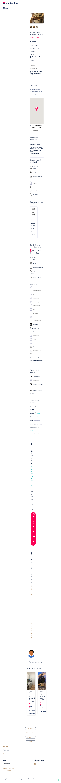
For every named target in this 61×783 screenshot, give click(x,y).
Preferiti (31, 630)
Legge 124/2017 (7, 770)
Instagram (35, 764)
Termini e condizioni (8, 768)
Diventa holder (30, 733)
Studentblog (30, 737)
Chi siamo (5, 754)
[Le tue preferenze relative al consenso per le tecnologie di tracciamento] (58, 780)
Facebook (32, 764)
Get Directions (35, 130)
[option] (37, 18)
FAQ (30, 741)
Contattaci (30, 728)
